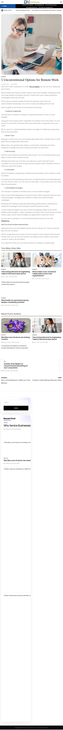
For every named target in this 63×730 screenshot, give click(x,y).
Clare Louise (46, 278)
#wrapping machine (31, 7)
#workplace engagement (45, 7)
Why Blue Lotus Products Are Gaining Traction (15, 338)
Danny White (14, 84)
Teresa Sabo (15, 305)
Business (3, 76)
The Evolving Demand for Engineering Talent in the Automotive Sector (15, 273)
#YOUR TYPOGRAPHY (27, 5)
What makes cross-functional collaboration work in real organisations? (44, 274)
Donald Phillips (17, 429)
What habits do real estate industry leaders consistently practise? (15, 301)
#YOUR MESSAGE (39, 5)
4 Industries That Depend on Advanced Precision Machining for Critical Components (14, 366)
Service (6, 422)
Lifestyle (3, 335)
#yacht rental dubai (51, 5)
